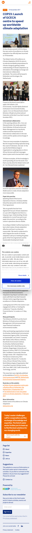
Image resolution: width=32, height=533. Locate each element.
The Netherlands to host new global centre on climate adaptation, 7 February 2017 (16, 394)
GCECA (17, 375)
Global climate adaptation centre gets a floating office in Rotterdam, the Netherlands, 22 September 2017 (15, 387)
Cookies (17, 530)
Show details (22, 275)
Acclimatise (24, 375)
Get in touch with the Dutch (13, 436)
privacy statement (11, 518)
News (7, 455)
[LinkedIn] (21, 526)
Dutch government (9, 377)
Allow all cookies (16, 281)
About (7, 449)
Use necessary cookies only (16, 286)
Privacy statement (8, 530)
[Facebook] (18, 526)
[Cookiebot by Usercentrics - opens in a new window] (22, 246)
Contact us (8, 479)
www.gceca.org (8, 406)
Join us (7, 459)
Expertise (8, 452)
